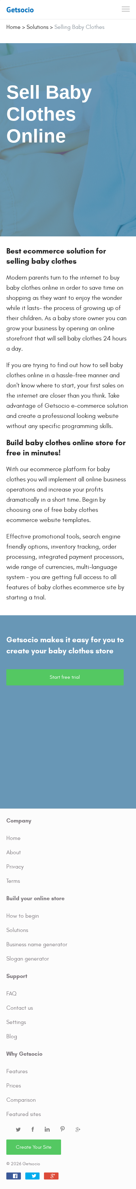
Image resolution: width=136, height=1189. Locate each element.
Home (13, 838)
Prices (13, 1085)
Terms (13, 881)
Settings (16, 1022)
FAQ (11, 993)
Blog (11, 1036)
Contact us (19, 1008)
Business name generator (36, 944)
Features (17, 1071)
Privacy (15, 866)
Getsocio (20, 10)
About (13, 852)
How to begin (22, 916)
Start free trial (65, 677)
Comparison (21, 1100)
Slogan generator (27, 958)
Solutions (17, 930)
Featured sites (23, 1114)
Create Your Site (34, 1147)
